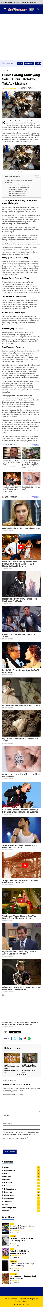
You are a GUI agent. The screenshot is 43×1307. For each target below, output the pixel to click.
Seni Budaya (9, 1198)
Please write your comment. (13, 1095)
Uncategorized (10, 1208)
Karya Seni (9, 121)
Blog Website (29, 63)
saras (14, 1243)
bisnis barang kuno (9, 414)
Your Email (6, 1124)
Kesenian (7, 1180)
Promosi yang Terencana (18, 193)
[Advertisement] (21, 37)
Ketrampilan (9, 1183)
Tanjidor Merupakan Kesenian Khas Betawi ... (29, 1066)
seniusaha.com (10, 88)
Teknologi (8, 1201)
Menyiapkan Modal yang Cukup (20, 185)
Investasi (7, 1177)
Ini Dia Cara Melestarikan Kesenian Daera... (11, 1066)
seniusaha (9, 1070)
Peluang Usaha (10, 1189)
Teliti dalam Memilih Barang (19, 189)
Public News (9, 1195)
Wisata (6, 1211)
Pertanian (8, 1192)
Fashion (38, 63)
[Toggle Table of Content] (36, 177)
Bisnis (20, 63)
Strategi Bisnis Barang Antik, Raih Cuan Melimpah (18, 181)
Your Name (7, 1115)
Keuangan (8, 1186)
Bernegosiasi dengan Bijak (18, 191)
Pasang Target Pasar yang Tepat (20, 187)
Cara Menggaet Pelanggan (18, 195)
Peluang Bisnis (15, 1032)
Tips (6, 1205)
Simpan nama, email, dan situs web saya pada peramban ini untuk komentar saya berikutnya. (21, 1133)
